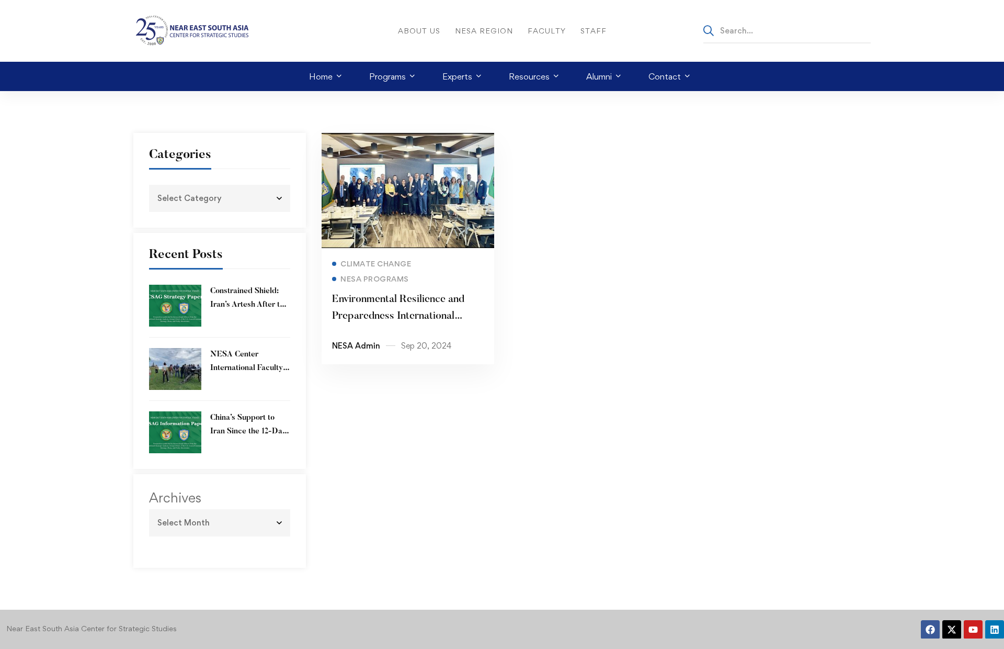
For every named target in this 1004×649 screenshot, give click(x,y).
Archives (175, 498)
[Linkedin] (994, 629)
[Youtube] (973, 629)
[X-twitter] (951, 629)
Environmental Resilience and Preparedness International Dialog (398, 316)
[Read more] (408, 140)
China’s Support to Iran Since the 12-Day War (248, 431)
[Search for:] (787, 30)
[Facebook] (930, 629)
